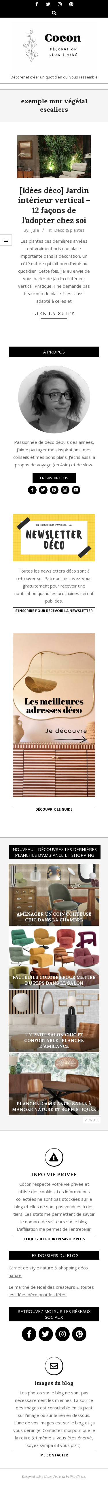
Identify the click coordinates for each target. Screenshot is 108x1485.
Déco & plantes (69, 230)
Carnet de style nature (31, 1268)
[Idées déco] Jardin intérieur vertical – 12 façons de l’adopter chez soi (54, 205)
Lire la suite (54, 313)
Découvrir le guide (54, 809)
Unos (48, 1476)
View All (92, 1120)
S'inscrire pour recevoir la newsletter (54, 610)
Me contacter (54, 1455)
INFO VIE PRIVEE (54, 1174)
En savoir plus (54, 477)
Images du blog (54, 1383)
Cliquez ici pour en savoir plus (54, 1239)
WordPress (77, 1476)
